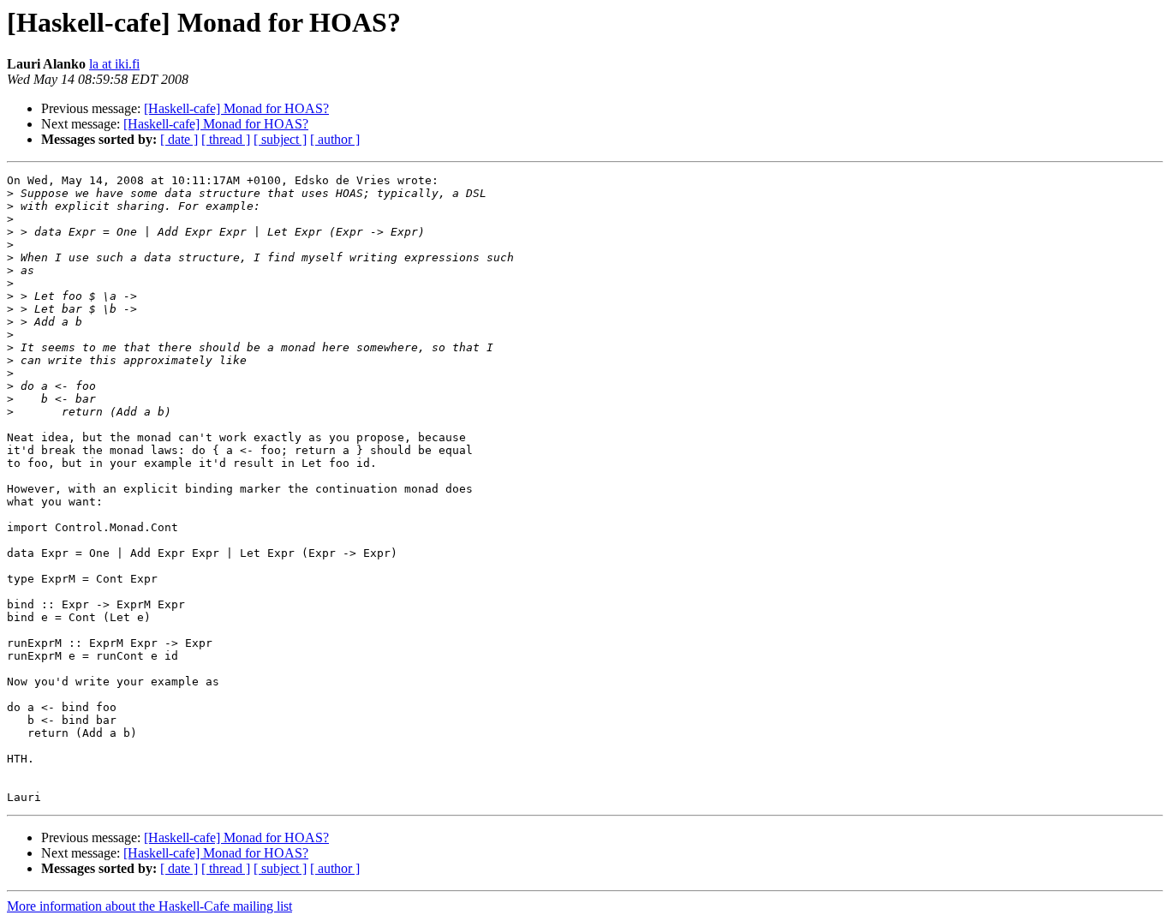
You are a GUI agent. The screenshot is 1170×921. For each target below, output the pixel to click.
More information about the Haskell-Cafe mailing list (149, 906)
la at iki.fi (114, 64)
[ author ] (335, 139)
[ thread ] (225, 139)
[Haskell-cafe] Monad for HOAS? (236, 108)
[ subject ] (280, 139)
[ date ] (179, 139)
